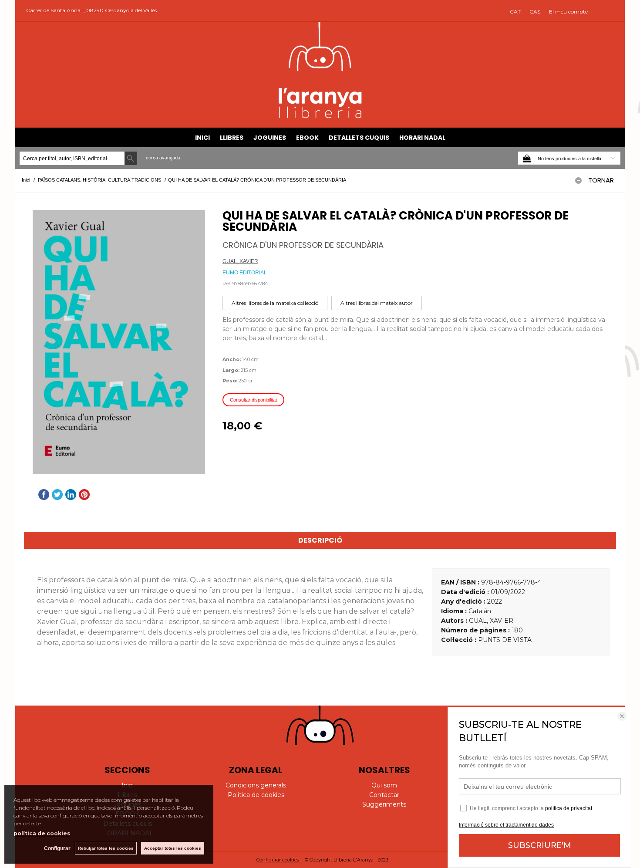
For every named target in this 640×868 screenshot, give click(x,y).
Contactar (384, 795)
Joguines (269, 137)
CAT (515, 11)
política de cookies (41, 833)
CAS (534, 11)
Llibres (231, 137)
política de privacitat (568, 808)
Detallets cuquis (359, 137)
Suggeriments (384, 804)
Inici (202, 137)
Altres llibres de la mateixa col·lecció (275, 303)
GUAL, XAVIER (240, 261)
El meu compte (568, 11)
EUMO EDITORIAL (244, 273)
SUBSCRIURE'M (539, 845)
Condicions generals (256, 785)
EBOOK (307, 137)
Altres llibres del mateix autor (376, 303)
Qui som (384, 785)
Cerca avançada (163, 157)
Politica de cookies (256, 795)
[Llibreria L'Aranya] (320, 117)
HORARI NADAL (422, 137)
